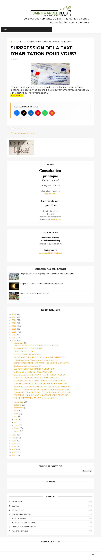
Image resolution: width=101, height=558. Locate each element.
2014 (14, 441)
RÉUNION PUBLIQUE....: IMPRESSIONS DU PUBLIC (36, 378)
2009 (14, 455)
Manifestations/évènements (24, 527)
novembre (19, 402)
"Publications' (55, 219)
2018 (14, 338)
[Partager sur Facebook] (17, 113)
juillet (16, 414)
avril (16, 422)
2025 (14, 317)
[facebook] (93, 555)
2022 (14, 326)
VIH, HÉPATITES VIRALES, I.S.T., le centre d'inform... (36, 398)
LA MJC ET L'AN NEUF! (24, 351)
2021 (14, 329)
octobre (17, 405)
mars (16, 425)
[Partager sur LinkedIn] (31, 113)
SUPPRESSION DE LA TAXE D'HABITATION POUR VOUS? (39, 381)
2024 (14, 320)
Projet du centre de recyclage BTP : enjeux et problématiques (47, 274)
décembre (19, 343)
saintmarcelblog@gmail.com (50, 253)
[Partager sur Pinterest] (38, 113)
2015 (14, 438)
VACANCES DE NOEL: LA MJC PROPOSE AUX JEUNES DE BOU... (42, 386)
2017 (14, 341)
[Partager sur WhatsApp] (45, 113)
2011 (14, 449)
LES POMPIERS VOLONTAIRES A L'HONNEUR (34, 369)
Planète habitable (20, 531)
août (16, 411)
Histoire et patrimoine (21, 514)
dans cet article (50, 194)
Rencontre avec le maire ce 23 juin (35, 293)
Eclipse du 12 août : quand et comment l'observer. (41, 283)
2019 (14, 335)
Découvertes (17, 510)
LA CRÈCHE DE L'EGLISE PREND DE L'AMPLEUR (36, 346)
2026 (14, 314)
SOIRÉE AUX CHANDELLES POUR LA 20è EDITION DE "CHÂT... (41, 363)
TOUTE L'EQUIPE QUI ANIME (27, 354)
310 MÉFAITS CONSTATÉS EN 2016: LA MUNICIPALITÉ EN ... (40, 357)
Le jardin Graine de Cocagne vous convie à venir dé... (36, 360)
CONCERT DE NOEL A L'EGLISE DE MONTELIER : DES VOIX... (41, 383)
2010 (14, 452)
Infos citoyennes (19, 518)
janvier (17, 431)
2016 (14, 435)
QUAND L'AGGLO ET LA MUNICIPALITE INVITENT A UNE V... (40, 375)
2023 (14, 323)
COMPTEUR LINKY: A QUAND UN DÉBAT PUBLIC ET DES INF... (41, 395)
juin (15, 416)
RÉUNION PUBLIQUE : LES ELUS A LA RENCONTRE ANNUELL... (42, 389)
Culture (15, 506)
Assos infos (17, 502)
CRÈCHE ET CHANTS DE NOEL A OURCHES (33, 372)
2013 (14, 444)
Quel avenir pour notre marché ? (28, 366)
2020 (14, 332)
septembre (19, 408)
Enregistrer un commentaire (22, 133)
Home (13, 42)
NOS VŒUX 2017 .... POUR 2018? (28, 348)
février (17, 428)
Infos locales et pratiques (23, 523)
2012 (14, 447)
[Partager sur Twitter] (24, 113)
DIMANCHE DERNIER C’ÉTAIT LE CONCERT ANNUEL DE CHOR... (42, 392)
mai (16, 419)
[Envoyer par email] (52, 113)
